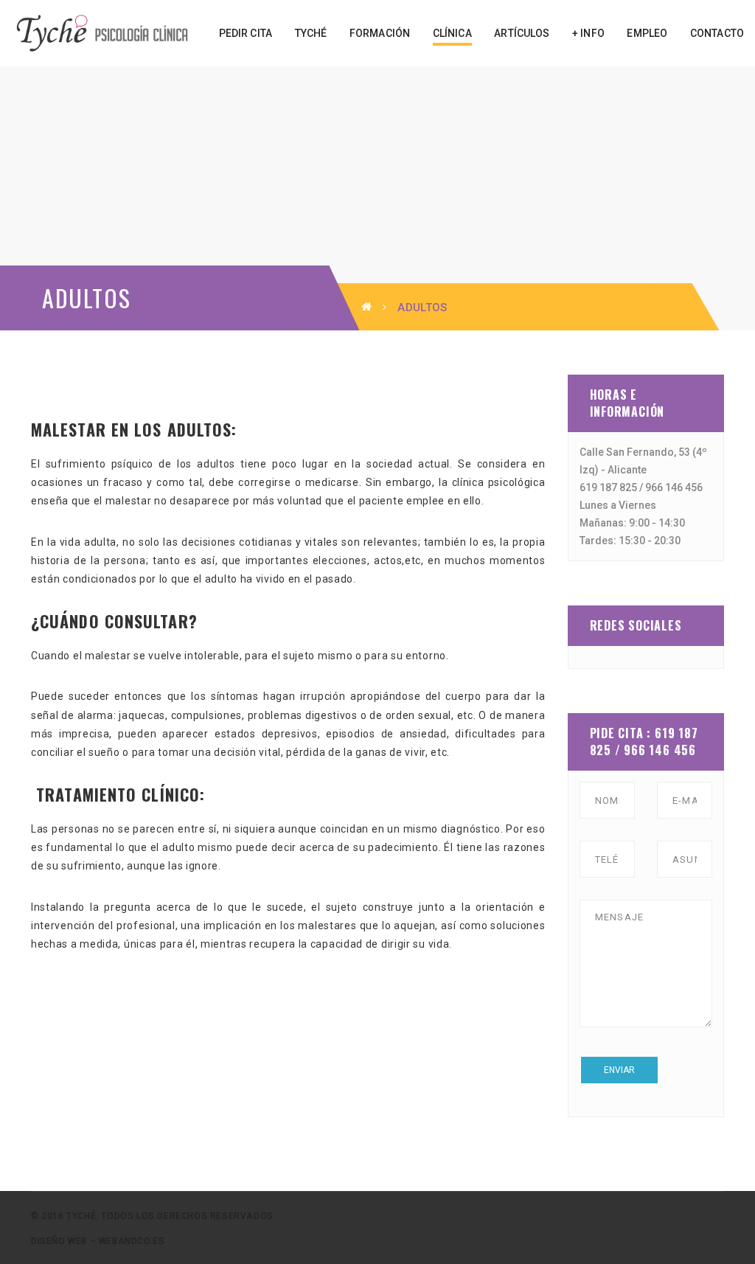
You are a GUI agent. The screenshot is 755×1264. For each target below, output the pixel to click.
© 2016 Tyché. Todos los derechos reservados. (153, 1216)
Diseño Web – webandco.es (97, 1241)
